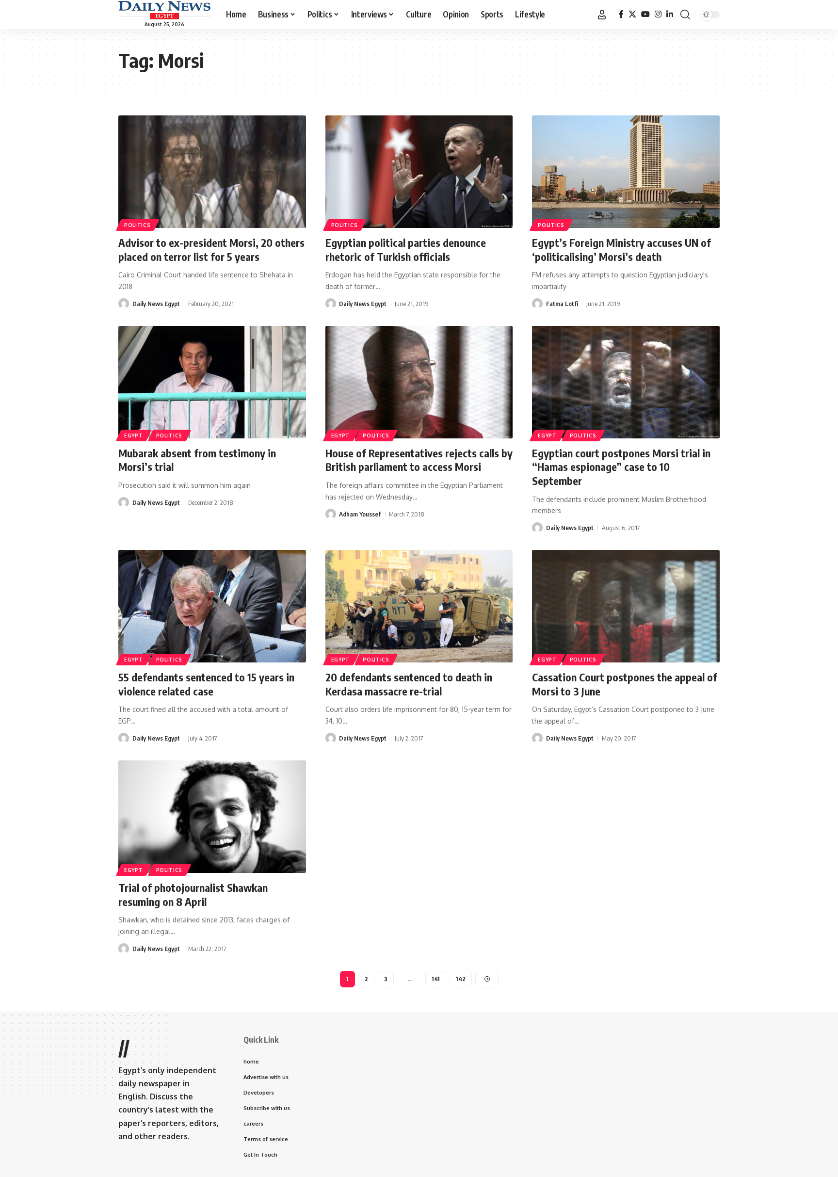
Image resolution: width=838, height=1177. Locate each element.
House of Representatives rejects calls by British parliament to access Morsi (419, 460)
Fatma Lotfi (562, 303)
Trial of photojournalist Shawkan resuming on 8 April (193, 894)
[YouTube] (645, 14)
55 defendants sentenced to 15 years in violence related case (206, 684)
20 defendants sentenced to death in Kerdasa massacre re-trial (408, 684)
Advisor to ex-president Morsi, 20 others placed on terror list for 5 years (211, 249)
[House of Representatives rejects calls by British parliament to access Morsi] (419, 382)
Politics (137, 225)
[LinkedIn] (670, 14)
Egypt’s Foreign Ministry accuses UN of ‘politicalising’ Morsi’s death (621, 249)
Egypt (133, 435)
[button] (602, 14)
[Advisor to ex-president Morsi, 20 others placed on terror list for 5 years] (212, 171)
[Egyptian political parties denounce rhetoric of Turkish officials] (419, 171)
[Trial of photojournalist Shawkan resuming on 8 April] (212, 816)
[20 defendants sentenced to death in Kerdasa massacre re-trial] (419, 606)
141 (436, 979)
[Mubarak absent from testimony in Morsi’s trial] (212, 382)
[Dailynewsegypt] (164, 10)
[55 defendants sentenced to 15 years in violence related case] (212, 606)
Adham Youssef (360, 514)
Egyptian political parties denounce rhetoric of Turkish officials (405, 249)
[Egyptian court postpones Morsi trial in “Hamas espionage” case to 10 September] (626, 382)
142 (461, 979)
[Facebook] (621, 14)
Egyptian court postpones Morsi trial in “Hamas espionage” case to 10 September (621, 466)
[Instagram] (658, 14)
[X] (632, 14)
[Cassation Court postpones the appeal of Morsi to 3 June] (626, 606)
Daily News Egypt (156, 303)
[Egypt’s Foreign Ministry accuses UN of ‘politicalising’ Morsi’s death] (626, 171)
